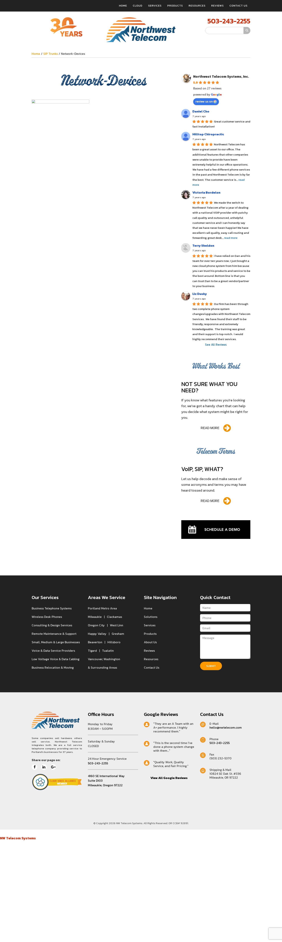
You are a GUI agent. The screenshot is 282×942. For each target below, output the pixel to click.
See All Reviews (216, 344)
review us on (204, 101)
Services (155, 6)
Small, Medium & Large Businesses (56, 642)
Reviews (217, 6)
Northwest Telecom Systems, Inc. (221, 76)
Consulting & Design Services (52, 625)
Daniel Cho (200, 111)
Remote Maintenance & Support (54, 633)
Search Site (197, 30)
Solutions (150, 616)
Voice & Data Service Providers (53, 650)
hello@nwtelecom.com (225, 727)
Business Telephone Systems (52, 608)
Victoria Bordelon (206, 192)
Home (123, 6)
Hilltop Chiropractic (208, 134)
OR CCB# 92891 (178, 823)
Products (175, 6)
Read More (210, 428)
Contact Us (238, 6)
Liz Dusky (199, 293)
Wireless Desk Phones (47, 616)
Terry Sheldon (203, 245)
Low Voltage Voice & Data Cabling (55, 659)
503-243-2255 (229, 21)
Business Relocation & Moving (53, 667)
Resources (197, 6)
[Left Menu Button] (2, 832)
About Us (150, 642)
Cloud (137, 6)
